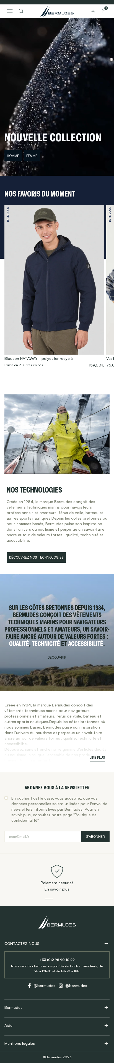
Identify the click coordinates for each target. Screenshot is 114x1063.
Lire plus (97, 757)
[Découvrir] (57, 632)
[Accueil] (57, 11)
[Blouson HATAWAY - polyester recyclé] (54, 286)
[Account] (93, 11)
